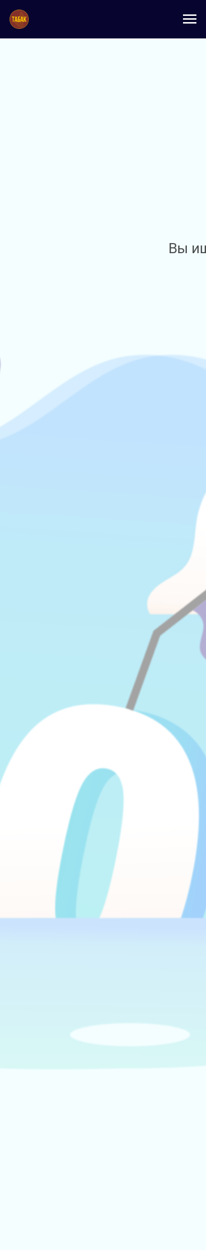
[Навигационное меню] (189, 19)
